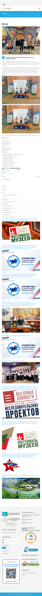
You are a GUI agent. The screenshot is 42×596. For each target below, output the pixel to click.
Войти (4, 547)
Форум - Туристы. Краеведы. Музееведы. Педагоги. (29, 573)
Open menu (4, 184)
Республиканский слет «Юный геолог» (13, 361)
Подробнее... (4, 272)
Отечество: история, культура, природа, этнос (16, 335)
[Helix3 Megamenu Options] (39, 8)
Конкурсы (12, 15)
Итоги (16, 15)
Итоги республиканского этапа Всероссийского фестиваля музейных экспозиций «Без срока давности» (19, 219)
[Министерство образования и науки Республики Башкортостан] (11, 514)
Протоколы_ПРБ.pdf (6, 170)
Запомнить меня (6, 545)
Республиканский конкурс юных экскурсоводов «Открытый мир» (20, 475)
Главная (8, 15)
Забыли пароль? (6, 553)
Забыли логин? (5, 550)
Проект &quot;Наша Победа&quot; (9, 532)
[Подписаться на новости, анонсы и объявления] (31, 549)
